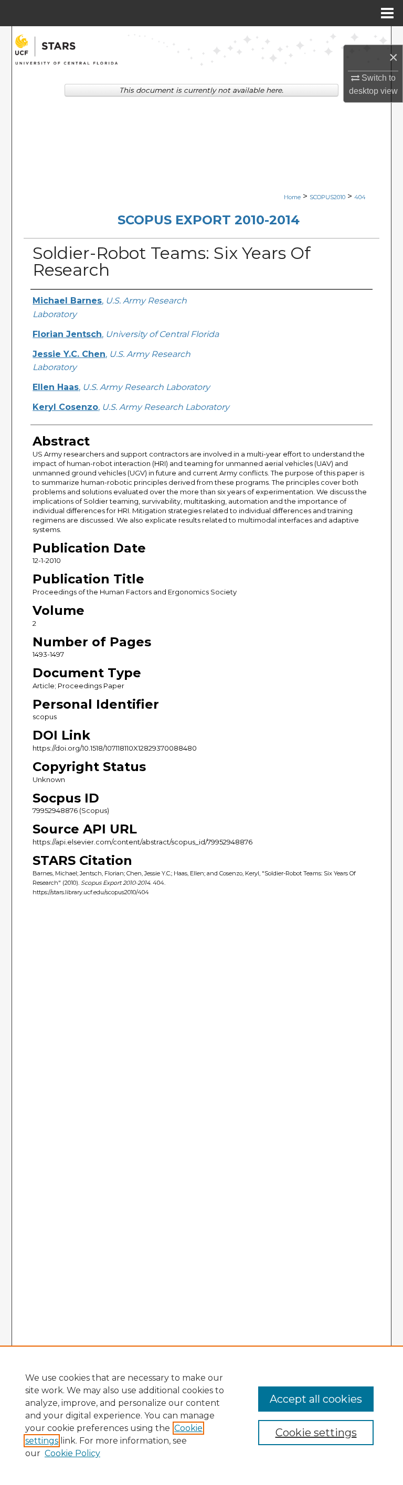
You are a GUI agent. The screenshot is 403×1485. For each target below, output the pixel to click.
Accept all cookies (316, 1399)
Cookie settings (316, 1432)
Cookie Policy (72, 1453)
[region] (201, 1415)
